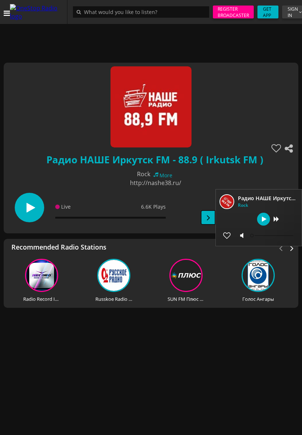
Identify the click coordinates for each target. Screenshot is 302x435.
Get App (267, 12)
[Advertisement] (151, 40)
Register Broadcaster (233, 12)
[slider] (272, 235)
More (165, 175)
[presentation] (292, 247)
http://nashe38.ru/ (155, 183)
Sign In (293, 12)
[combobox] (143, 12)
